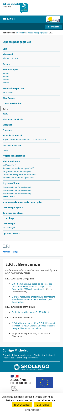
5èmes (6, 76)
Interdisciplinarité (12, 135)
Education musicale (13, 119)
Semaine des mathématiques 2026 (18, 177)
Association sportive (13, 88)
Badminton (7, 92)
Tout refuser (43, 404)
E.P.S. (5, 114)
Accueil (20, 32)
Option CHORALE (11, 233)
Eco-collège (8, 218)
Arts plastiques (10, 69)
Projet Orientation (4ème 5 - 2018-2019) (30, 312)
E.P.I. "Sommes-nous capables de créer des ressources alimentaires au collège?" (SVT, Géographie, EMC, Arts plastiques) (32, 286)
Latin (5, 150)
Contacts (7, 355)
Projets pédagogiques (14, 155)
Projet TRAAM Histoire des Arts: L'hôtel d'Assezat (24, 139)
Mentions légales (22, 355)
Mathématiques (11, 161)
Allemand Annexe (10, 58)
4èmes (6, 79)
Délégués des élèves (13, 212)
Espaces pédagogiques (36, 32)
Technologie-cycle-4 (13, 207)
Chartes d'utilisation (43, 355)
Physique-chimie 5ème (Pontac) (17, 190)
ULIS (5, 48)
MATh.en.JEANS (9, 165)
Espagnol (7, 124)
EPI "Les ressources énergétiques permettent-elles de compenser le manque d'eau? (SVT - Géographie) (34, 299)
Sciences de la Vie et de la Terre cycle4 (22, 202)
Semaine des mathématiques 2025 (18, 168)
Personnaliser (32, 410)
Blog (15, 251)
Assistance (9, 357)
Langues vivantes (12, 145)
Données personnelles (27, 357)
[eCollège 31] (53, 19)
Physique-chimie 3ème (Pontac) (17, 193)
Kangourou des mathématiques (17, 171)
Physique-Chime (11, 183)
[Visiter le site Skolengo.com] (31, 369)
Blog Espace (9, 98)
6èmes (6, 73)
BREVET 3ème (9, 196)
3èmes (6, 82)
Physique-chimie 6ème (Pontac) (17, 187)
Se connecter (53, 26)
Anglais (6, 64)
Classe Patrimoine (12, 103)
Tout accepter (22, 404)
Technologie (9, 223)
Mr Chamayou (9, 227)
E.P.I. (5, 108)
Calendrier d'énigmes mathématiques (20, 174)
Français (7, 130)
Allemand (8, 54)
